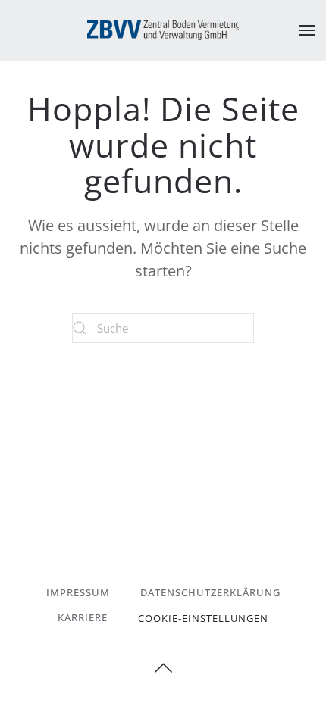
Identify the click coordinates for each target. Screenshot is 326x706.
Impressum (78, 592)
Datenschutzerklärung (210, 592)
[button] (307, 30)
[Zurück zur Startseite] (163, 30)
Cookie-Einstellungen (203, 618)
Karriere (83, 617)
